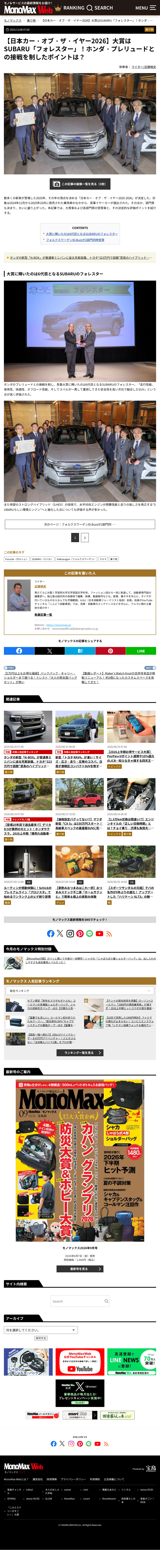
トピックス (114, 766)
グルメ (60, 902)
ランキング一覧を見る (79, 1053)
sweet (67, 1489)
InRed (29, 1489)
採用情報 (52, 1479)
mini (85, 1489)
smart (86, 1498)
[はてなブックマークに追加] (80, 651)
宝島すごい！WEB (147, 1500)
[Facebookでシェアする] (19, 651)
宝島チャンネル (14, 1491)
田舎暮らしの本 (128, 1500)
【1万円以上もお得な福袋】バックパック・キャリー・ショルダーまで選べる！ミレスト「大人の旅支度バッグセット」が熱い (40, 677)
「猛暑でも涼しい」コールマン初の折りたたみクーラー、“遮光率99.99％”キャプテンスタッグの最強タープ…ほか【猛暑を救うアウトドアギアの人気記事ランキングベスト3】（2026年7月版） (51, 1021)
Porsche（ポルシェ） (16, 559)
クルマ (103, 559)
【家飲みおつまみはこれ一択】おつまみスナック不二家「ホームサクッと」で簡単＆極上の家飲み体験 (78, 892)
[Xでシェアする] (50, 651)
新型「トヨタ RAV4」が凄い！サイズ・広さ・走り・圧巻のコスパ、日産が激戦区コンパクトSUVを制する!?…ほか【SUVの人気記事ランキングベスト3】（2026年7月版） (78, 766)
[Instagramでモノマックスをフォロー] (70, 936)
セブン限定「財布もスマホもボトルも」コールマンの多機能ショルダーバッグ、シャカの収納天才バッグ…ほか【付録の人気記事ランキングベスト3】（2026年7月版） (51, 1004)
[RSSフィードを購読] (109, 936)
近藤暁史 (40, 586)
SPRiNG (11, 1498)
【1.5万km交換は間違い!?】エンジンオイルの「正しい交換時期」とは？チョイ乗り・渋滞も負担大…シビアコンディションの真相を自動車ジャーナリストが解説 (130, 828)
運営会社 (38, 1479)
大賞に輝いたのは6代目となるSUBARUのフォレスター (82, 234)
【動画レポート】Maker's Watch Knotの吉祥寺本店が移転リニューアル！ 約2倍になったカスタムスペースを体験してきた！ (118, 677)
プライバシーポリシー (73, 1479)
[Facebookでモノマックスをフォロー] (50, 936)
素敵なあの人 (109, 1489)
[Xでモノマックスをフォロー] (60, 936)
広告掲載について (114, 1479)
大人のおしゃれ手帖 (52, 1491)
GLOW (48, 1498)
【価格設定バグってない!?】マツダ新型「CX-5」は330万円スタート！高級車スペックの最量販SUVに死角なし (78, 825)
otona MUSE (33, 1498)
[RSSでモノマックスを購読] (106, 1444)
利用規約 (95, 1479)
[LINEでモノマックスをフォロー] (89, 936)
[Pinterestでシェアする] (110, 651)
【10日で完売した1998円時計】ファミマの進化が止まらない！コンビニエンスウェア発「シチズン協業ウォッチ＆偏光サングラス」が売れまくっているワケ (130, 1021)
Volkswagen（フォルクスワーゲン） (76, 559)
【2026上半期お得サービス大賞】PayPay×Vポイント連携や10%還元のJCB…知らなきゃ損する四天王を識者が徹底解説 (130, 758)
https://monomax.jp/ (58, 625)
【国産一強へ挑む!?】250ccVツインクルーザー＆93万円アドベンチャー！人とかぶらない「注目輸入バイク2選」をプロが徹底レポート (51, 1038)
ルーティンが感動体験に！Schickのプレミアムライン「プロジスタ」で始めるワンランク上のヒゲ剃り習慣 (28, 892)
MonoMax (69, 1498)
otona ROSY (146, 1489)
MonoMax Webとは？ (16, 1479)
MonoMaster (109, 1498)
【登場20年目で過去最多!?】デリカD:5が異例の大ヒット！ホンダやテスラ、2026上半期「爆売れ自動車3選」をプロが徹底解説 (27, 831)
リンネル (126, 1489)
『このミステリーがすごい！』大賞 (14, 1511)
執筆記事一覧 (43, 614)
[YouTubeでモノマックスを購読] (99, 936)
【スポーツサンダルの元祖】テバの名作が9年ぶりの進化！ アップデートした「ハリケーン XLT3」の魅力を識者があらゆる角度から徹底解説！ (130, 896)
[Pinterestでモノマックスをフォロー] (80, 936)
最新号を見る (79, 1269)
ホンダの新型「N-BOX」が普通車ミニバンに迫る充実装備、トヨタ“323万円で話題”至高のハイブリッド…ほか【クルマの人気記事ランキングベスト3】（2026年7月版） (81, 257)
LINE (141, 650)
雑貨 (7, 902)
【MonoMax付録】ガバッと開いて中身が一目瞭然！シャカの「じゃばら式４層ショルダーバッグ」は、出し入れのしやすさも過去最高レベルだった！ (90, 960)
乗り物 (149, 29)
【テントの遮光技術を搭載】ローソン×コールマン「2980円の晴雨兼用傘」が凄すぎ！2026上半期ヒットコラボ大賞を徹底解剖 (130, 1004)
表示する (41, 1338)
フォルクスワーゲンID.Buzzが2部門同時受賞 (75, 240)
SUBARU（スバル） (42, 559)
